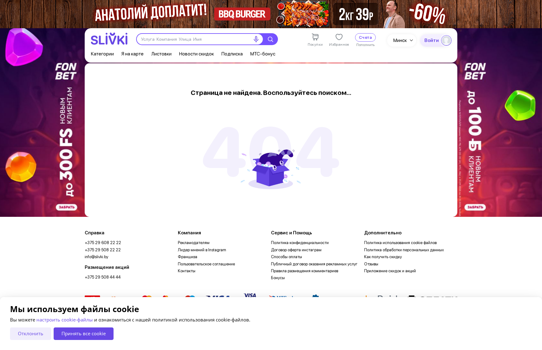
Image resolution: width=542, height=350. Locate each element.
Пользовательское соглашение (206, 264)
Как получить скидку (383, 256)
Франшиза (187, 256)
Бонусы (278, 277)
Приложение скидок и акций (390, 271)
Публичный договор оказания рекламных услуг (314, 264)
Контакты (186, 271)
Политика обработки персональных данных (404, 250)
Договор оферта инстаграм (296, 250)
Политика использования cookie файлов (400, 242)
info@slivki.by (96, 256)
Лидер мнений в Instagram (202, 250)
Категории (102, 54)
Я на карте (132, 54)
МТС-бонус (262, 54)
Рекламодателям (194, 242)
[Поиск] (270, 39)
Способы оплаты (286, 256)
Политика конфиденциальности (300, 242)
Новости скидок (196, 54)
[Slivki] (109, 39)
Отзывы (371, 264)
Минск (400, 40)
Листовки (161, 54)
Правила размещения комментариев (304, 271)
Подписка (232, 54)
